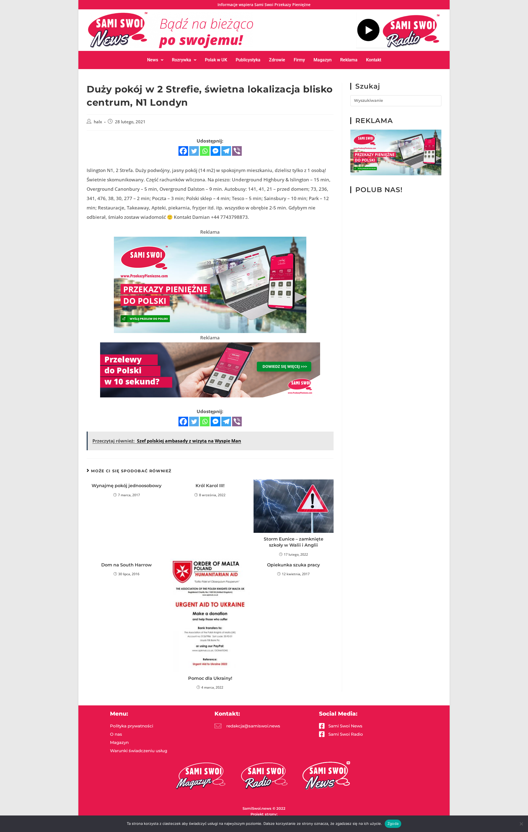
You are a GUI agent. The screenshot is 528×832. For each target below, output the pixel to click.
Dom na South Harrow (126, 565)
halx (98, 121)
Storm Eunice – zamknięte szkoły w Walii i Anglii (293, 542)
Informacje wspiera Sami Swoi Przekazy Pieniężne (264, 4)
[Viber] (237, 151)
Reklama (349, 59)
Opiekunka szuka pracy (293, 565)
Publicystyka (248, 59)
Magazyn (323, 59)
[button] (155, 60)
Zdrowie (277, 59)
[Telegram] (226, 151)
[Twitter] (194, 151)
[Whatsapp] (205, 151)
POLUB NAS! (379, 190)
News (152, 59)
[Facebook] (183, 151)
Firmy (299, 59)
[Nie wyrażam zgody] (521, 823)
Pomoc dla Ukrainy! (210, 678)
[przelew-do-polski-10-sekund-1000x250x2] (210, 369)
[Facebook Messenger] (215, 151)
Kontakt (373, 59)
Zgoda (392, 823)
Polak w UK (216, 59)
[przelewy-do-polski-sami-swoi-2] (210, 284)
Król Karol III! (210, 485)
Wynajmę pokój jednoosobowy (126, 485)
